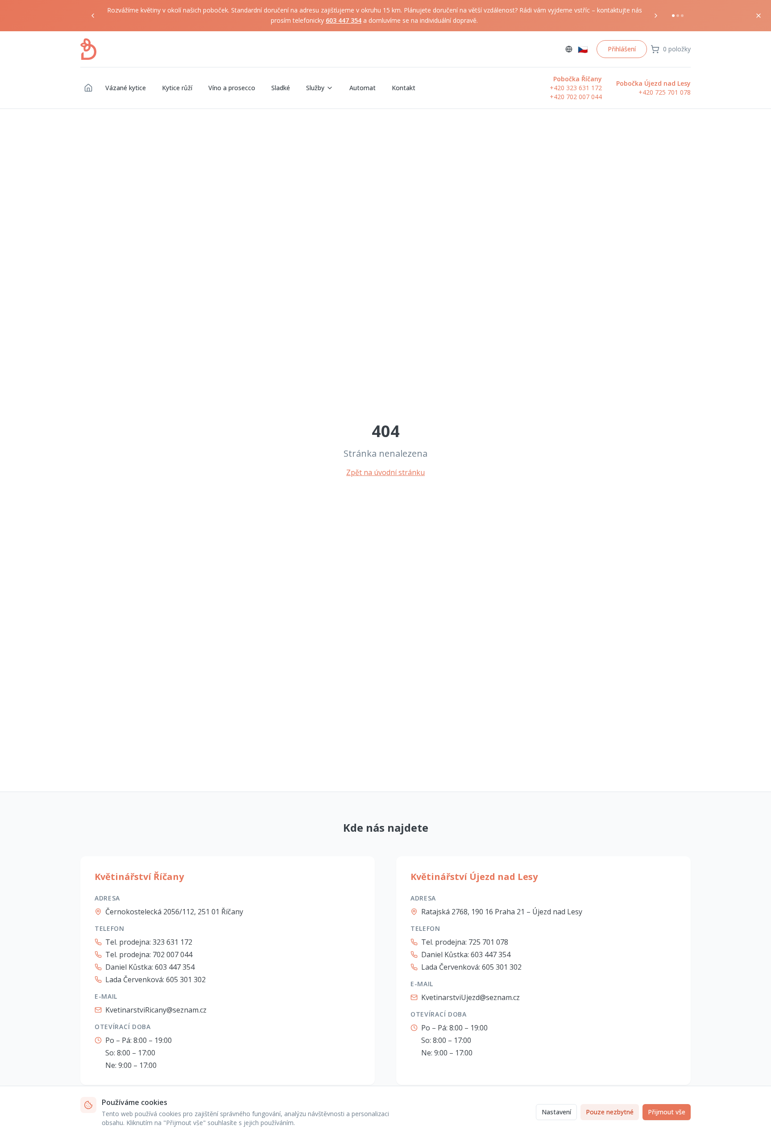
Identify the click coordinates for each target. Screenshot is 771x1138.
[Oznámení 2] (677, 15)
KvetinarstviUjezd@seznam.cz (470, 997)
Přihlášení (622, 49)
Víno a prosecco (231, 87)
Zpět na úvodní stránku (385, 472)
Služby (315, 87)
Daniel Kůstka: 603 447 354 (150, 967)
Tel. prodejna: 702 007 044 (148, 954)
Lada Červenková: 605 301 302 (155, 979)
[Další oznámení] (656, 15)
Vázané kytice (125, 87)
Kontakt (403, 87)
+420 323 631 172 (576, 87)
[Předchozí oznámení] (92, 15)
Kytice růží (177, 87)
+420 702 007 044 (576, 96)
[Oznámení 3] (682, 15)
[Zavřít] (758, 15)
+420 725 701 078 (664, 92)
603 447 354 (343, 20)
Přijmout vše (666, 1112)
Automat (362, 87)
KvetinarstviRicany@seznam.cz (156, 1010)
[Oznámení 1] (673, 15)
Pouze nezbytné (610, 1112)
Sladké (280, 87)
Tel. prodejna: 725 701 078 (464, 942)
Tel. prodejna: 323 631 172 (148, 942)
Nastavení (556, 1112)
